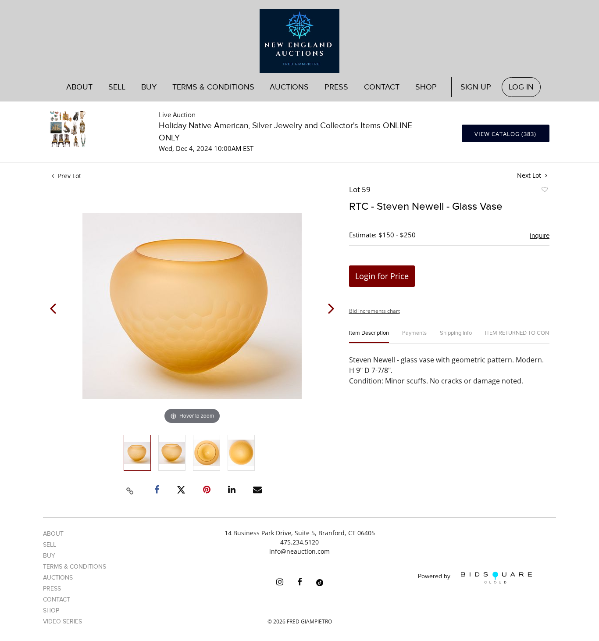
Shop (426, 87)
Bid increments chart (374, 311)
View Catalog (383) (505, 134)
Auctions (58, 577)
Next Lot (530, 175)
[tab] (369, 337)
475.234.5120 (299, 542)
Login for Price (382, 276)
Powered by (435, 576)
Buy (49, 555)
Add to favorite (544, 191)
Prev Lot (68, 176)
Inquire (539, 236)
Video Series (62, 621)
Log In (521, 87)
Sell (49, 544)
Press (336, 87)
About (79, 87)
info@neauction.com (299, 551)
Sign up (475, 87)
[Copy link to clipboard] (130, 489)
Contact (381, 87)
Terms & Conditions (213, 87)
